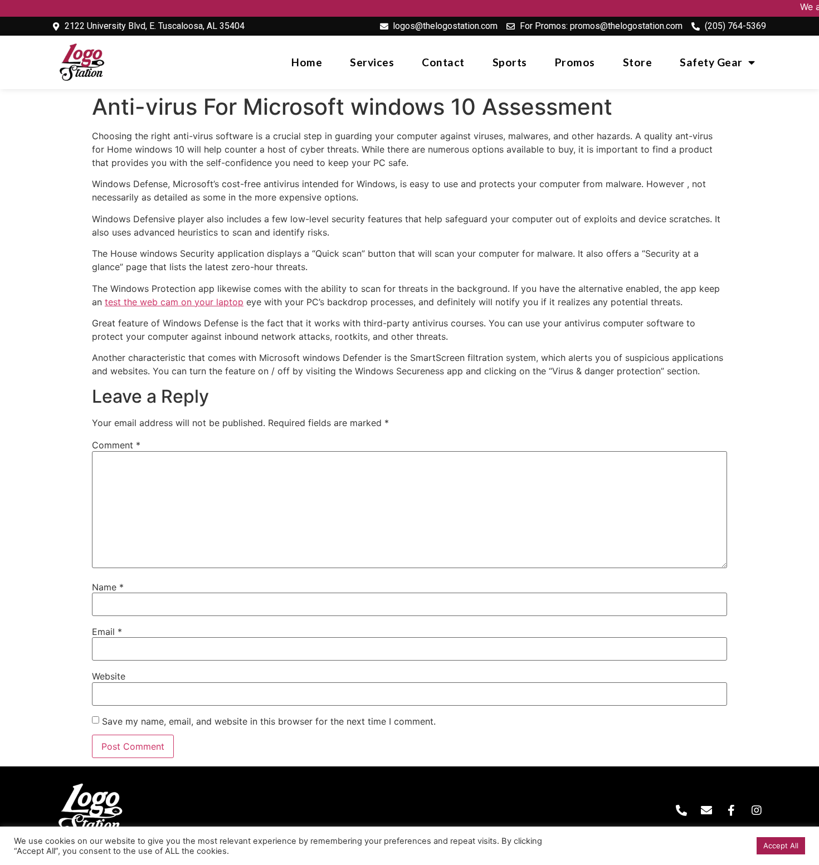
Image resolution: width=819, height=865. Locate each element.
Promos (575, 62)
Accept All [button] (780, 845)
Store (637, 62)
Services (372, 62)
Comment (116, 445)
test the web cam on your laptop (174, 301)
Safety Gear (711, 62)
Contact (443, 62)
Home (306, 62)
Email (107, 631)
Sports (510, 62)
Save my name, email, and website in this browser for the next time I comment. (269, 721)
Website (108, 676)
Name (108, 587)
